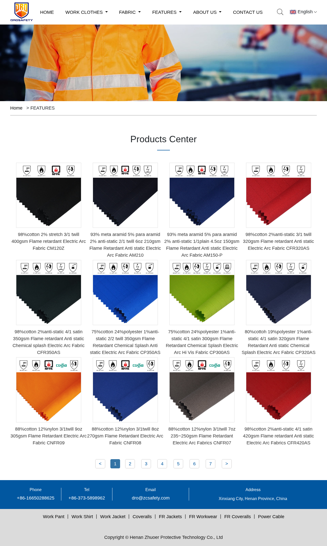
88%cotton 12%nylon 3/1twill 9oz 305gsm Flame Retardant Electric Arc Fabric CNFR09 (48, 435)
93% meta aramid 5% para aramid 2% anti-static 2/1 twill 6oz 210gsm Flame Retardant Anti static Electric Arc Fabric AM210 (125, 245)
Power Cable (271, 516)
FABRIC (128, 12)
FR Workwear (203, 516)
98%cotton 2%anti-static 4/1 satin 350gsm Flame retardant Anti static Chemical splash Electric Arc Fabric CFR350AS (49, 342)
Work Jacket (112, 516)
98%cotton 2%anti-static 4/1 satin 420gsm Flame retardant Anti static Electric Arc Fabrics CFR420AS (278, 435)
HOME (47, 12)
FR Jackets (170, 516)
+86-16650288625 (35, 498)
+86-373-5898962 (86, 498)
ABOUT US (205, 12)
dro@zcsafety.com (151, 498)
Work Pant (53, 516)
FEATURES (165, 12)
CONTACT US (248, 12)
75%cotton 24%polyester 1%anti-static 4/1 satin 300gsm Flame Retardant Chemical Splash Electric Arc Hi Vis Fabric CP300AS (202, 342)
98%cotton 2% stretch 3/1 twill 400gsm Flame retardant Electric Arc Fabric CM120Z (48, 241)
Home (16, 108)
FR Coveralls (237, 516)
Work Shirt (82, 516)
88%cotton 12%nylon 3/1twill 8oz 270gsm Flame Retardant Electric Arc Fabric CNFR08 (125, 435)
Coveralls (142, 516)
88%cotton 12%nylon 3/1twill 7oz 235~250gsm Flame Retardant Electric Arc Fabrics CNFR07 (202, 435)
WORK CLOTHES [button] (84, 12)
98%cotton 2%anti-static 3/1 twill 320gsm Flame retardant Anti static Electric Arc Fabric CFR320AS (278, 241)
